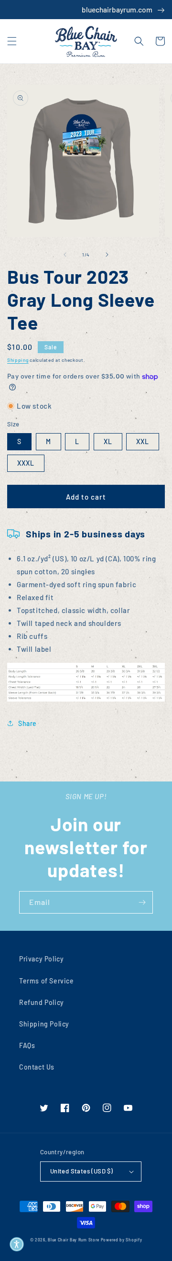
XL (108, 441)
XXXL (25, 463)
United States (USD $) (81, 1171)
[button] (11, 41)
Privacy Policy (41, 959)
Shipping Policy (44, 1024)
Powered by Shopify (121, 1240)
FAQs (27, 1045)
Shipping (18, 360)
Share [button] (27, 723)
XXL (142, 441)
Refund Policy (41, 1002)
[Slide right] (107, 254)
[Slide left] (64, 254)
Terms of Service (46, 981)
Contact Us (36, 1067)
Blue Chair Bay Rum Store (73, 1240)
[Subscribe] (141, 902)
